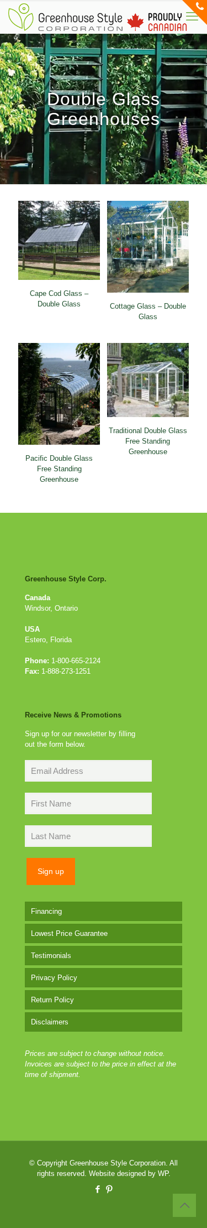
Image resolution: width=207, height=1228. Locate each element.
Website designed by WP (128, 1173)
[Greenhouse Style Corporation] (97, 16)
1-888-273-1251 (66, 671)
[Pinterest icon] (109, 1189)
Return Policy (52, 1000)
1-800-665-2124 (75, 661)
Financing (46, 911)
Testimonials (51, 955)
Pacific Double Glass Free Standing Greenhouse (59, 468)
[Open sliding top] (194, 12)
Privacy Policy (54, 978)
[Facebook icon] (98, 1189)
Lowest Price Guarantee (69, 933)
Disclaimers (49, 1022)
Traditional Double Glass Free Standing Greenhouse (148, 441)
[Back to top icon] (184, 1205)
